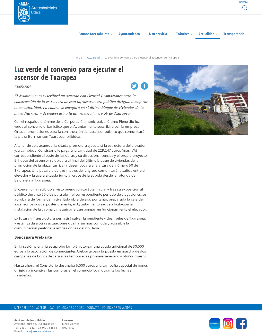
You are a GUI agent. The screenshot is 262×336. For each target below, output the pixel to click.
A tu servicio (158, 33)
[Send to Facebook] (144, 85)
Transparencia (233, 33)
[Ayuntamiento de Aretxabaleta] (41, 12)
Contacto (93, 307)
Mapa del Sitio (24, 307)
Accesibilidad (45, 307)
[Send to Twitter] (134, 85)
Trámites (183, 33)
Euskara (243, 2)
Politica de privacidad (117, 307)
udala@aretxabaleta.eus (38, 331)
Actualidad (207, 33)
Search (244, 7)
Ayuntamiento (130, 33)
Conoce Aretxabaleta (94, 33)
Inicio (79, 57)
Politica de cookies (70, 307)
